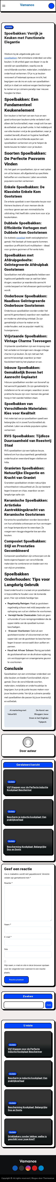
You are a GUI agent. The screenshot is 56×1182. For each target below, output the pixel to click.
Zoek (48, 1005)
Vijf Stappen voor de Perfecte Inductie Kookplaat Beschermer (27, 789)
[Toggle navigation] (4, 5)
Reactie (8, 883)
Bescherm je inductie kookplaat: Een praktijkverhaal (26, 818)
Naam (7, 924)
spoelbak (20, 237)
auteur (31, 751)
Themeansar (48, 1178)
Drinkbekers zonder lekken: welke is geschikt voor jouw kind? (27, 1138)
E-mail (7, 937)
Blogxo (34, 1178)
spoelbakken (10, 57)
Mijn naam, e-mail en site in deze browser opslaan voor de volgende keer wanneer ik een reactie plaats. (26, 969)
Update (9, 27)
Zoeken (28, 996)
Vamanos (27, 5)
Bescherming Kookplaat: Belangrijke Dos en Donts (26, 848)
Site (6, 949)
